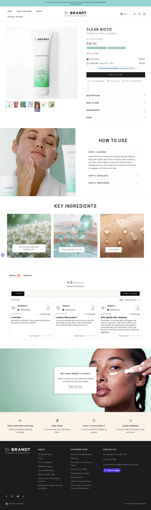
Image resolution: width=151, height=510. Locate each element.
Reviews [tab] (15, 276)
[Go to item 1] (9, 104)
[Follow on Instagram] (12, 496)
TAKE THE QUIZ (76, 387)
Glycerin (114, 250)
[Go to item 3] (23, 104)
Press (40, 458)
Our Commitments (46, 470)
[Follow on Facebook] (6, 496)
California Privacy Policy (81, 481)
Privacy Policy (77, 477)
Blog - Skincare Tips (46, 474)
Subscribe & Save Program (108, 68)
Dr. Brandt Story (45, 454)
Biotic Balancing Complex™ (29, 248)
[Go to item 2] (16, 104)
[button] (94, 39)
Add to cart (116, 75)
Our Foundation (45, 462)
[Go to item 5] (37, 106)
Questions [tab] (27, 276)
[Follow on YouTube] (18, 496)
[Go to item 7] (51, 104)
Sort (121, 300)
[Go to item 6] (44, 104)
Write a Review (132, 294)
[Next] (139, 321)
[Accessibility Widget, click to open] (2, 255)
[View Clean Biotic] (47, 307)
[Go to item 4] (30, 104)
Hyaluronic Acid (71, 250)
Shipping (74, 458)
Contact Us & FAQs (79, 469)
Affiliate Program (45, 466)
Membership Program (80, 473)
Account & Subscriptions (81, 454)
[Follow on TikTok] (24, 496)
